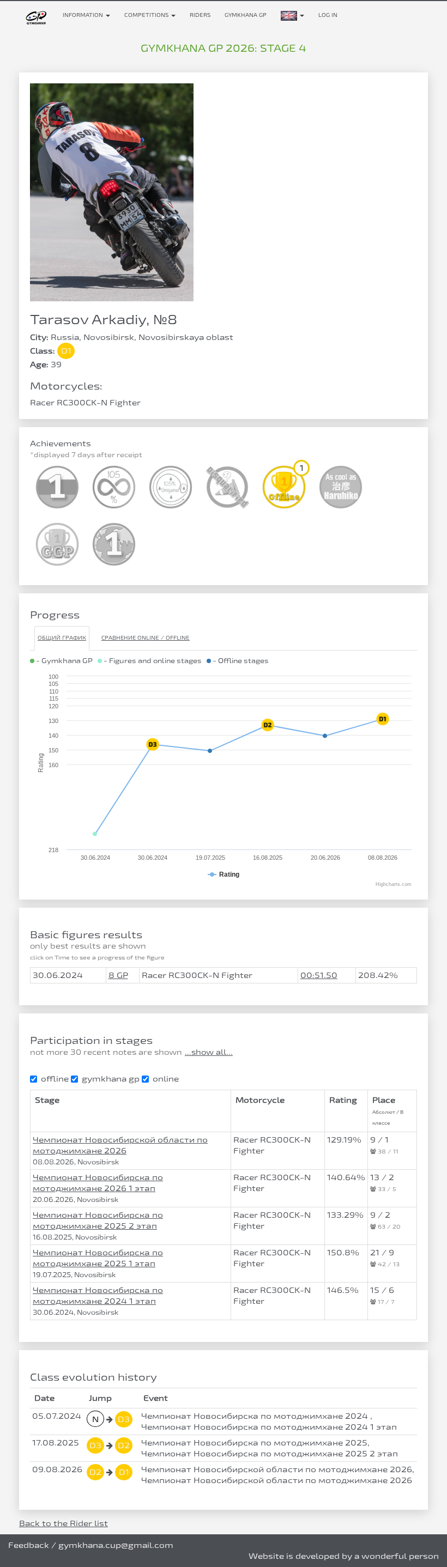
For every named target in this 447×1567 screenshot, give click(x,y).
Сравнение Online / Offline (145, 638)
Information (84, 15)
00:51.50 (318, 975)
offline (55, 1078)
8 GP (118, 975)
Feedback (28, 1545)
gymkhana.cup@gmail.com (115, 1545)
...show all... (209, 1052)
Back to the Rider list (63, 1523)
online (166, 1078)
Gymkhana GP (246, 15)
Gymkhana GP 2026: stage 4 (223, 48)
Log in (327, 15)
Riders (200, 15)
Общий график (62, 638)
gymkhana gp (111, 1078)
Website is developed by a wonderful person (344, 1555)
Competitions (147, 15)
